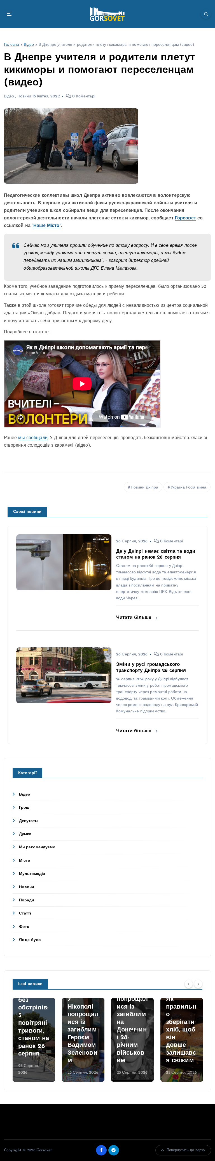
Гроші (25, 808)
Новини (24, 96)
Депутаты (28, 821)
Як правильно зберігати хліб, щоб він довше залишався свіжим (181, 1030)
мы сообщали (33, 438)
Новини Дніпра (144, 487)
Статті (25, 913)
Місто (25, 861)
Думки (25, 834)
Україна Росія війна (188, 487)
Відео (29, 45)
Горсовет (185, 218)
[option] (34, 1040)
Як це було (30, 940)
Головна (11, 45)
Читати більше (134, 617)
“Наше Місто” (46, 226)
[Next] (198, 984)
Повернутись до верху (186, 1150)
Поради (26, 900)
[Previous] (188, 984)
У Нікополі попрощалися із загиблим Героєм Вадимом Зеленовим (83, 1030)
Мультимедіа (32, 874)
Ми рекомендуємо (37, 847)
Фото (24, 927)
